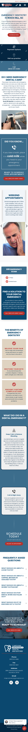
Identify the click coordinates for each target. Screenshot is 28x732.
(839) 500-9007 (14, 665)
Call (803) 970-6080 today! (14, 178)
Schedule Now (14, 35)
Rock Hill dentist (8, 101)
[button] (21, 1)
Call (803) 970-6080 (14, 630)
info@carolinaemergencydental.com (14, 678)
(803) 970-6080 (14, 659)
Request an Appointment (14, 543)
